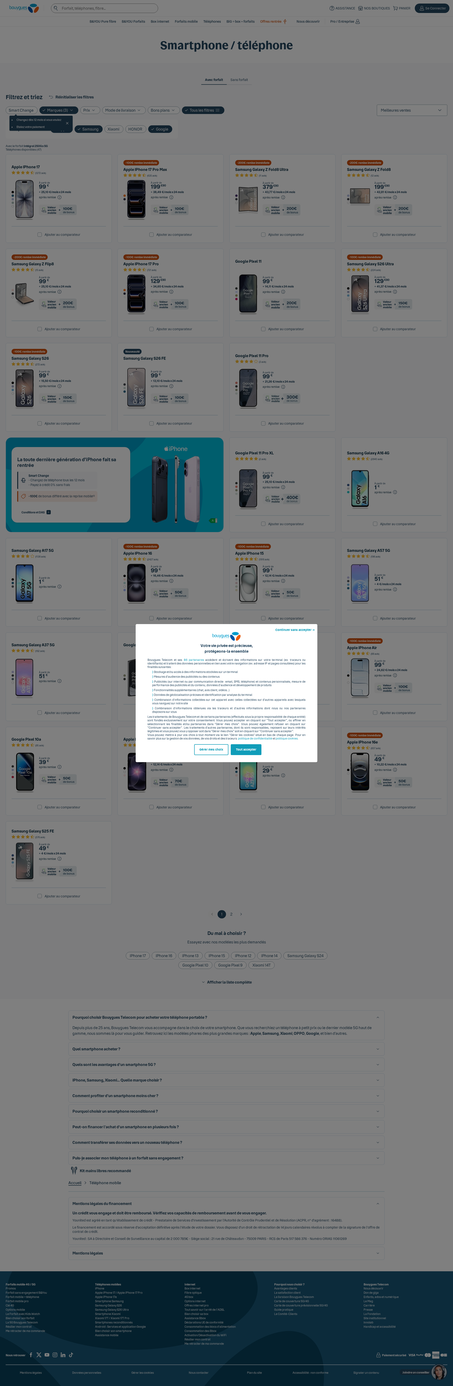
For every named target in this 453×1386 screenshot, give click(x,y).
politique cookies (287, 738)
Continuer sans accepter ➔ (295, 630)
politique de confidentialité (255, 738)
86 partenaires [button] (194, 660)
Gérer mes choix (211, 750)
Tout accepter (246, 750)
